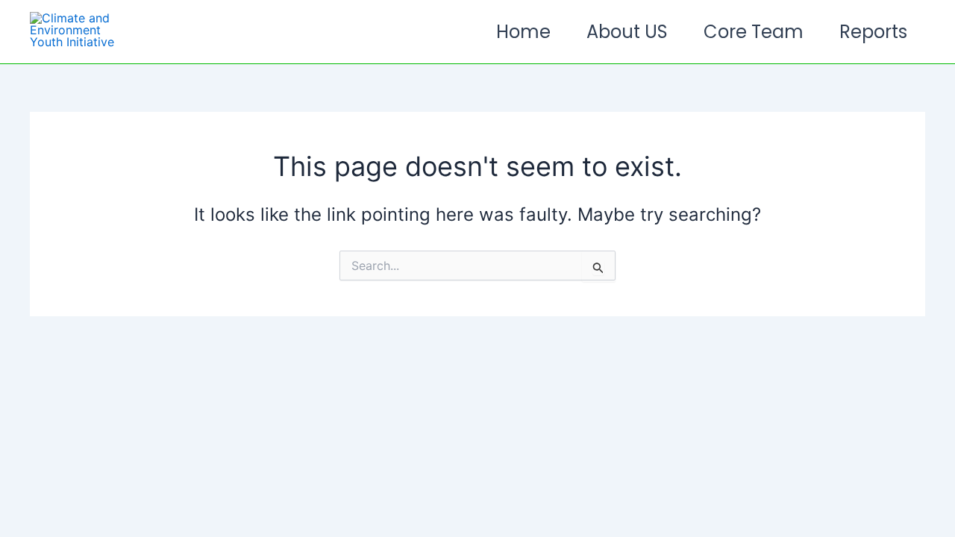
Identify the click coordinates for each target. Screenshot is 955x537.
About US (627, 31)
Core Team (754, 31)
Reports (873, 31)
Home (523, 31)
